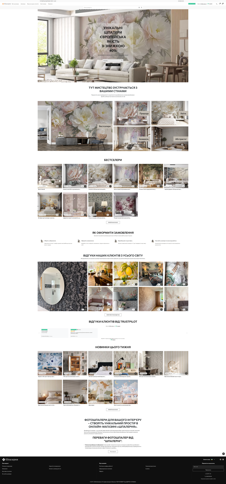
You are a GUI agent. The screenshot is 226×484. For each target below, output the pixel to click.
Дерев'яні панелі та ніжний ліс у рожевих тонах (72, 218)
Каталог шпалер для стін (55, 468)
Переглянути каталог (113, 64)
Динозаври (91, 405)
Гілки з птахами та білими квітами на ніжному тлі (97, 218)
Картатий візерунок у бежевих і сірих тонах (72, 405)
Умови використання (151, 466)
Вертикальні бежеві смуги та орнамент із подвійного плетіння (173, 376)
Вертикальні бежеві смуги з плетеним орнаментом (46, 405)
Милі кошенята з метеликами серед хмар (122, 405)
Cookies (147, 468)
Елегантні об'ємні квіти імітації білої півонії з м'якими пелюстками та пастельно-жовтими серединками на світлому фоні (97, 189)
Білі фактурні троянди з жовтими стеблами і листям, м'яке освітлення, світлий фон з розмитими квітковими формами (46, 218)
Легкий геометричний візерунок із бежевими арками (97, 376)
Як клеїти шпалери (6, 474)
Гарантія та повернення (54, 466)
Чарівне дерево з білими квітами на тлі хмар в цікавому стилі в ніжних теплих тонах (173, 189)
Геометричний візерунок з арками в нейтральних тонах (122, 376)
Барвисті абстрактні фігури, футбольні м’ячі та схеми (46, 376)
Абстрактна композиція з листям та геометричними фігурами (72, 376)
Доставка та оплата (7, 471)
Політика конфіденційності (106, 466)
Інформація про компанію (105, 468)
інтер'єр (126, 430)
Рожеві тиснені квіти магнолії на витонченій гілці (122, 218)
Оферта (101, 471)
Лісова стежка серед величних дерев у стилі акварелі (147, 189)
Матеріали (4, 468)
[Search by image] (139, 7)
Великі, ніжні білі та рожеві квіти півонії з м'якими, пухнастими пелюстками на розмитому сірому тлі (72, 189)
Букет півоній (41, 189)
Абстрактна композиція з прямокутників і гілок (147, 376)
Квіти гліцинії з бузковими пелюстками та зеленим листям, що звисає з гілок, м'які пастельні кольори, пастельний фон (122, 189)
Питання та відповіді (7, 466)
